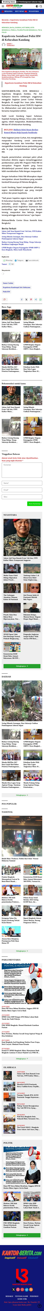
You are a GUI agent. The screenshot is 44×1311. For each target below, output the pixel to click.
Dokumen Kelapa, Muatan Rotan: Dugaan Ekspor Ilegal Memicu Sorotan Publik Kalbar (31, 617)
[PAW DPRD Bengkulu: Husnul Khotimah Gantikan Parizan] (12, 1216)
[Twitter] (13, 1290)
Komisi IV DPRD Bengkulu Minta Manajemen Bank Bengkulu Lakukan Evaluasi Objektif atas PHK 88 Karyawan (20, 1052)
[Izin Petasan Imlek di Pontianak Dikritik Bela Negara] (32, 588)
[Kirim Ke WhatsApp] (40, 299)
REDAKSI (9, 1296)
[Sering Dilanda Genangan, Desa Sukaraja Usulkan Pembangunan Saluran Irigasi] (32, 315)
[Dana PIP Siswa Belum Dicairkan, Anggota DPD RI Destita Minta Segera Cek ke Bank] (22, 983)
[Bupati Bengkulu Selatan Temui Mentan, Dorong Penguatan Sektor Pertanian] (32, 910)
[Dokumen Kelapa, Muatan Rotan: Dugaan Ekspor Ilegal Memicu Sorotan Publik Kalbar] (32, 607)
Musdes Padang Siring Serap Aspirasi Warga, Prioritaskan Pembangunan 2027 (31, 785)
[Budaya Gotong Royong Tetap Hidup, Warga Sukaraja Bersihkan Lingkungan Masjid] (11, 337)
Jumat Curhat (8, 283)
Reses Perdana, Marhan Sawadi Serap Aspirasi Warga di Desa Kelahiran (22, 1035)
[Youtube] (22, 1290)
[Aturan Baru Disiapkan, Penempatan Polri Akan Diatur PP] (11, 931)
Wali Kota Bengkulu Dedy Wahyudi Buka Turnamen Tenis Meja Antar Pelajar (28, 1118)
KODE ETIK (22, 1299)
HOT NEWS (26, 27)
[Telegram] (27, 1290)
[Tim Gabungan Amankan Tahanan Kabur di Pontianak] (12, 588)
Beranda (5, 20)
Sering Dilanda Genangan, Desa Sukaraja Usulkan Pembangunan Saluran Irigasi (20, 238)
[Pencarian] (41, 6)
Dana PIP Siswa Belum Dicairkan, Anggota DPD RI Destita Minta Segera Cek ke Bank (20, 1009)
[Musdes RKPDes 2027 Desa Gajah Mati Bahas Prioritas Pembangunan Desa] (11, 359)
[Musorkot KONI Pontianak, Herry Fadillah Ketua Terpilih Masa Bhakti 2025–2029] (9, 1086)
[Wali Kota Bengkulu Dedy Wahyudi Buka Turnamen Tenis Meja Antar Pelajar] (9, 1118)
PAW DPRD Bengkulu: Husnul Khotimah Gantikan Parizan (20, 1026)
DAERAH (18, 27)
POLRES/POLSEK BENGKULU (27, 30)
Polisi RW (6, 292)
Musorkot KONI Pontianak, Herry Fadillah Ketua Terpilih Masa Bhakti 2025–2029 (28, 1086)
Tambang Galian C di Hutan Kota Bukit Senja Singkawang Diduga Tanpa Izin (31, 578)
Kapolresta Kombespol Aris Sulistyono (16, 287)
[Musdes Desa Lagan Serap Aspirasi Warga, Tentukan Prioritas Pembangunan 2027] (11, 775)
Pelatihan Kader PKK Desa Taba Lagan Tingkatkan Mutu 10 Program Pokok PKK (31, 369)
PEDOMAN (34, 1296)
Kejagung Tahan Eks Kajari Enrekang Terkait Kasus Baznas (10, 920)
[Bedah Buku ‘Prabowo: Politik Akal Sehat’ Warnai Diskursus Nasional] (22, 836)
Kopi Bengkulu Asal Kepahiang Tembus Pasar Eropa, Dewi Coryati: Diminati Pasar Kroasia (21, 1043)
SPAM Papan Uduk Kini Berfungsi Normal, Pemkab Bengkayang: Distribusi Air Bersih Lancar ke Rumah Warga (12, 636)
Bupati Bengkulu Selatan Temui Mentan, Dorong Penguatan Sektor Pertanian (32, 920)
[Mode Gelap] (37, 6)
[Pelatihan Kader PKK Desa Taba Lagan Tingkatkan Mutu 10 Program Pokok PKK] (32, 359)
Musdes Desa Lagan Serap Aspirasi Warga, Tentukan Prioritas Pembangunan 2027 (11, 785)
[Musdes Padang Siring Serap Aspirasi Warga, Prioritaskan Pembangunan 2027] (32, 775)
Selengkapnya (21, 666)
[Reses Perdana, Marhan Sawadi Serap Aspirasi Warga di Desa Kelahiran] (32, 1216)
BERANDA (5, 27)
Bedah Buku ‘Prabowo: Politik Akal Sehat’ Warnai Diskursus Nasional (20, 860)
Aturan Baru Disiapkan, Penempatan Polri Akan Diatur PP (10, 941)
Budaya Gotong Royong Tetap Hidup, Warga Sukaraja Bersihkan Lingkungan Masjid (21, 243)
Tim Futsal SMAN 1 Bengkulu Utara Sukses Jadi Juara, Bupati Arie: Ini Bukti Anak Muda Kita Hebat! (28, 1128)
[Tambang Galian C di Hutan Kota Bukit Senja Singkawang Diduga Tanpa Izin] (32, 568)
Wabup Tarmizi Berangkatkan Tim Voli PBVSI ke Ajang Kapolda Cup (28, 1107)
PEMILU (13, 30)
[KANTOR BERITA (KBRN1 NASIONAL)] (14, 6)
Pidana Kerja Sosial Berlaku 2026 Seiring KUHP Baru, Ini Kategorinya (30, 900)
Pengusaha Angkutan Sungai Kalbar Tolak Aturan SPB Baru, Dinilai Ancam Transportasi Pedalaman (31, 636)
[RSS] (31, 1290)
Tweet (4, 264)
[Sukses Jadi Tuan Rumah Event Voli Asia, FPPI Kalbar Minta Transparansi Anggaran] (11, 315)
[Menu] (3, 6)
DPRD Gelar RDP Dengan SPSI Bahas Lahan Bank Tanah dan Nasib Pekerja (20, 1018)
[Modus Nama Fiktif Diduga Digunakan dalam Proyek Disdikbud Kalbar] (12, 568)
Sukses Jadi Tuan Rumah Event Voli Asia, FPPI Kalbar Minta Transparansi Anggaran (21, 232)
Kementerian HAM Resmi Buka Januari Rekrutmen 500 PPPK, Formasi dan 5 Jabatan (12, 656)
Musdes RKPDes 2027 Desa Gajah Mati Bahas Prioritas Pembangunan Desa (10, 369)
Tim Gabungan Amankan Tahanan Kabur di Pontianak (11, 597)
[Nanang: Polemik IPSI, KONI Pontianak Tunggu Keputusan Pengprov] (9, 1097)
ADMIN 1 (9, 44)
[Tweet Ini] (26, 299)
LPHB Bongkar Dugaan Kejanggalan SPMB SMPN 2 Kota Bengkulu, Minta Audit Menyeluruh (21, 249)
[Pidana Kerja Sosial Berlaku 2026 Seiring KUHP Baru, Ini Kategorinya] (32, 890)
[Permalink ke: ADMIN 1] (4, 44)
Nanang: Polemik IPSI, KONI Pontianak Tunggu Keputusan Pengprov (27, 1096)
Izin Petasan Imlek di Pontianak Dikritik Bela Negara (31, 597)
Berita (12, 27)
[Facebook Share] (21, 299)
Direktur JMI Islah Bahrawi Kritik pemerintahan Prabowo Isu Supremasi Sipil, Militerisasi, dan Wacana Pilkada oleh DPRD (10, 900)
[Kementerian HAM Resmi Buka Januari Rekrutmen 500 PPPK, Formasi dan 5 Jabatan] (12, 647)
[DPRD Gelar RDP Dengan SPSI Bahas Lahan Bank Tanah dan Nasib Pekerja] (32, 1196)
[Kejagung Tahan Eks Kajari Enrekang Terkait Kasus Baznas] (11, 910)
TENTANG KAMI (21, 1296)
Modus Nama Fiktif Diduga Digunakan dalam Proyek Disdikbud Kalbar (11, 578)
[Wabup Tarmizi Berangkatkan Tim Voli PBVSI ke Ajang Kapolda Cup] (9, 1107)
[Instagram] (18, 1290)
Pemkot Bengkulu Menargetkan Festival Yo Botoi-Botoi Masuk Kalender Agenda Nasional (10, 879)
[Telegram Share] (36, 299)
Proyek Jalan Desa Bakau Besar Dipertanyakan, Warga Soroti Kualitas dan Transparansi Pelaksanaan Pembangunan (12, 617)
